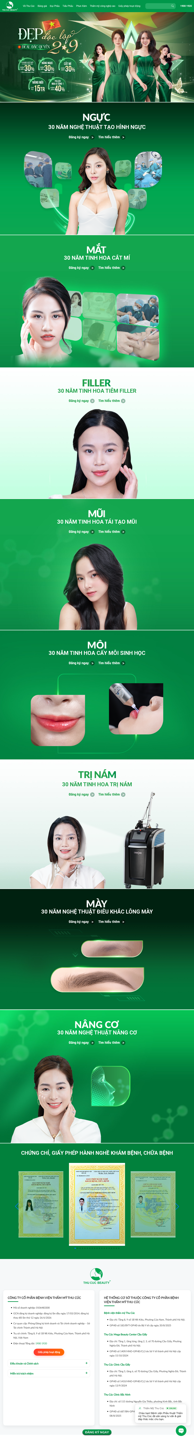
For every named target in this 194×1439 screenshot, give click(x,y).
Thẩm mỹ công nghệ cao (102, 6)
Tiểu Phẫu (68, 6)
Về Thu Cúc (29, 6)
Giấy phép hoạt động (129, 6)
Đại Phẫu (55, 6)
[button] (177, 1206)
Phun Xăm (81, 6)
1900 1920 (186, 6)
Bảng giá (42, 6)
